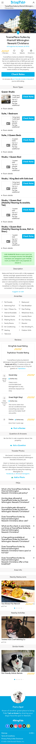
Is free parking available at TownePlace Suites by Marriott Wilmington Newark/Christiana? (15, 539)
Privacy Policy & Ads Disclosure (12, 739)
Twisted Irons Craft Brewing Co (13, 639)
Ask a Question (19, 445)
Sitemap (4, 733)
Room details (8, 108)
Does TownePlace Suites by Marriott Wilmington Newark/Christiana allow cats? (14, 519)
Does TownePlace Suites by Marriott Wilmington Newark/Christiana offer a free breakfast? (14, 561)
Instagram (25, 474)
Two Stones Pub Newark (10, 604)
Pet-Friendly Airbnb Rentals (11, 673)
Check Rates (17, 74)
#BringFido (18, 720)
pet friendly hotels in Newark (22, 79)
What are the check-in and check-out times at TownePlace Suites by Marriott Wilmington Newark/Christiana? (16, 529)
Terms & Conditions (8, 736)
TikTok (18, 474)
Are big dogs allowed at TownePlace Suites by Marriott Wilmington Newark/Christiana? (15, 500)
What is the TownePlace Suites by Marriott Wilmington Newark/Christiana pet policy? (15, 491)
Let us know (13, 713)
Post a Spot (18, 707)
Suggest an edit (18, 292)
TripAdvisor (22, 368)
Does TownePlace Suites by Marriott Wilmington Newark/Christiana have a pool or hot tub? (16, 549)
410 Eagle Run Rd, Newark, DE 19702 (18, 46)
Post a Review (19, 428)
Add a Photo (19, 477)
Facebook (9, 474)
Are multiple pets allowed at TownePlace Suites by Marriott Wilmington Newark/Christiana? (15, 509)
